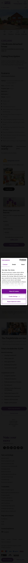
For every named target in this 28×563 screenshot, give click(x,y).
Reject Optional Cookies (14, 301)
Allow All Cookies (14, 291)
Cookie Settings (13, 296)
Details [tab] (14, 264)
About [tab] (23, 264)
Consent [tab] (5, 264)
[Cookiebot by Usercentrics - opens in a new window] (19, 260)
